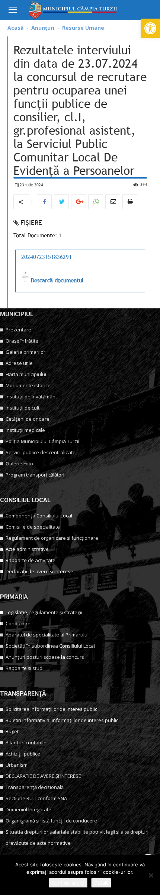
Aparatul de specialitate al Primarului (47, 634)
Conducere (18, 623)
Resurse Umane (83, 27)
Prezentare (18, 329)
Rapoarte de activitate (30, 560)
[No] (150, 875)
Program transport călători (35, 474)
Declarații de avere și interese (39, 571)
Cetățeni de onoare (27, 419)
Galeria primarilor (25, 352)
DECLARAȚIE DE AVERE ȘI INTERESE (43, 776)
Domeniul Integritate (28, 809)
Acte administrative (27, 549)
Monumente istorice (28, 385)
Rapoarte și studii (25, 668)
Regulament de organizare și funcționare (52, 538)
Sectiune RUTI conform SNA (36, 798)
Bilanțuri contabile (26, 742)
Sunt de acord (68, 883)
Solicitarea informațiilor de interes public (51, 709)
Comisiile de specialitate (33, 526)
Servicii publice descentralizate (41, 452)
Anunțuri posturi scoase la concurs (45, 657)
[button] (150, 28)
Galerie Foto (19, 463)
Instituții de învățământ (31, 396)
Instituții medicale (25, 430)
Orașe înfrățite (22, 340)
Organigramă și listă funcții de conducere (51, 820)
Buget (12, 731)
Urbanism (17, 764)
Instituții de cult (22, 407)
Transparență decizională (35, 787)
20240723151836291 (46, 256)
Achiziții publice (23, 753)
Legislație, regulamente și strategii (44, 612)
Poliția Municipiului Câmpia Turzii (42, 441)
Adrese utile (19, 363)
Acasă (15, 27)
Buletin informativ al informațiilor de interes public (62, 720)
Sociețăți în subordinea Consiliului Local (50, 645)
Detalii (101, 883)
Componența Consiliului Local (39, 515)
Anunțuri (42, 27)
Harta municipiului (26, 374)
